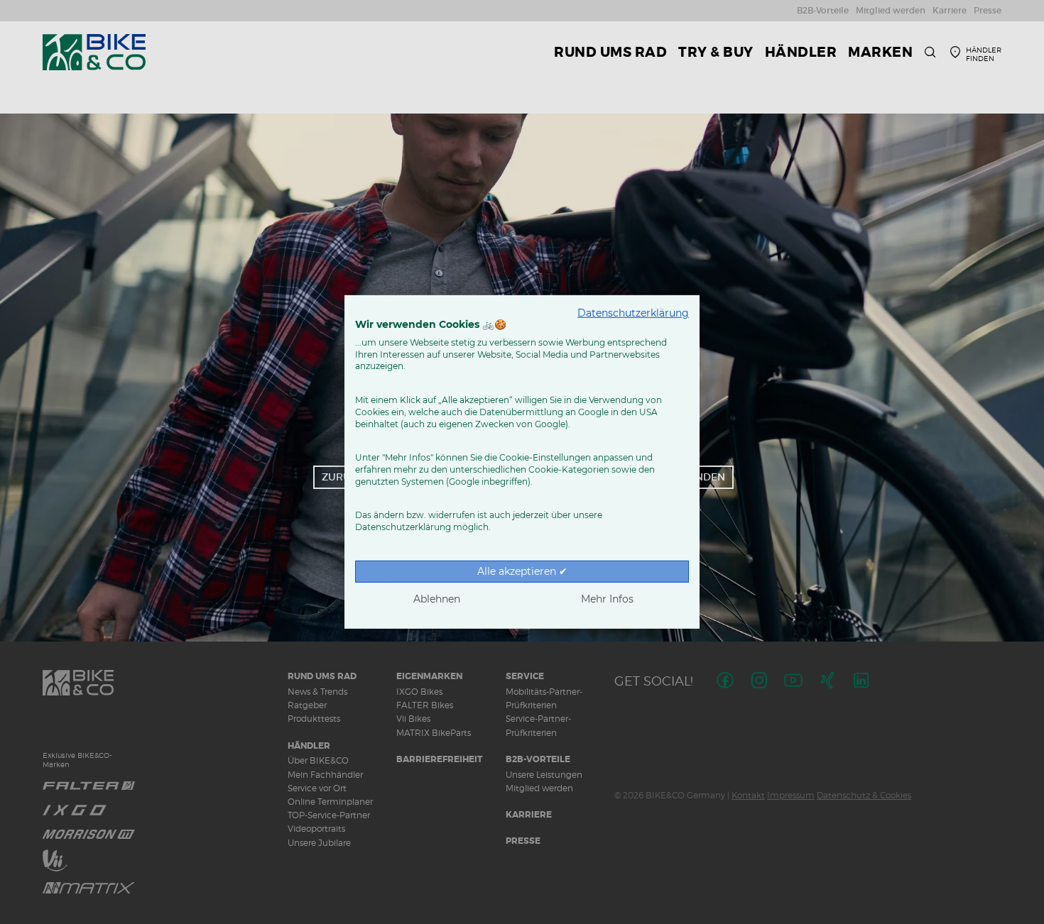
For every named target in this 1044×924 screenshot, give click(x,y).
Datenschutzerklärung (633, 313)
